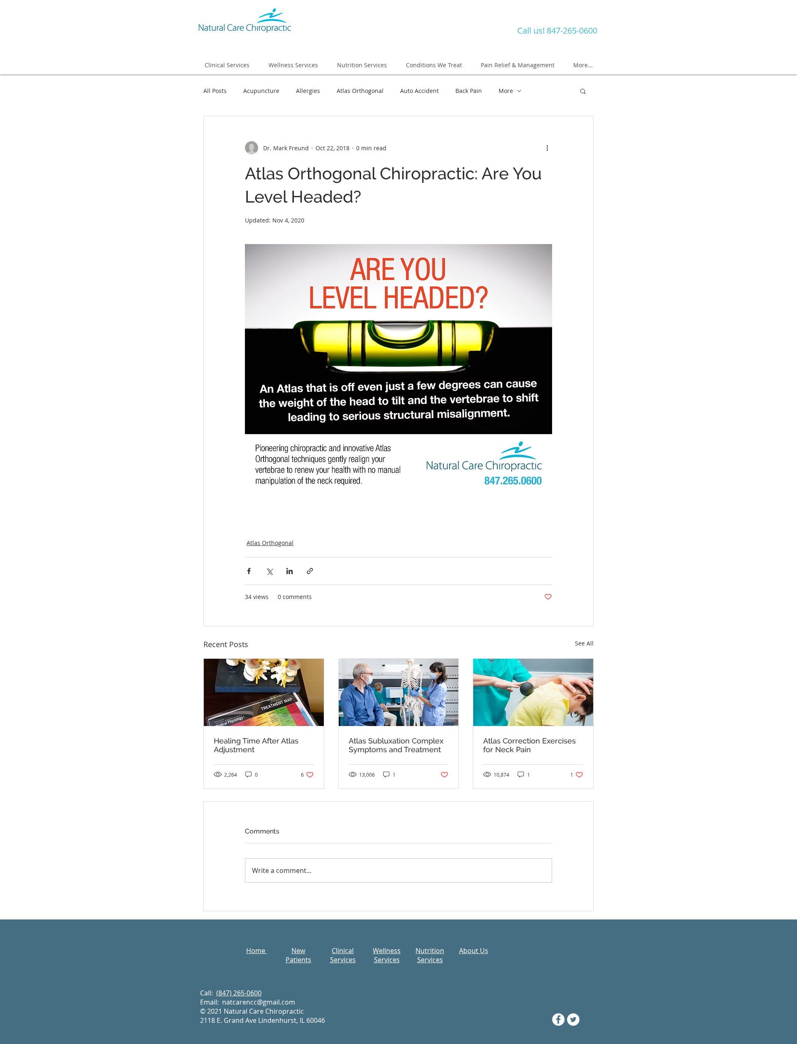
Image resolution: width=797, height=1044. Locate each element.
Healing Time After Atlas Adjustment (256, 745)
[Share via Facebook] (249, 571)
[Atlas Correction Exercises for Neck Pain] (533, 692)
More (506, 91)
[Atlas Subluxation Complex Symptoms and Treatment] (399, 692)
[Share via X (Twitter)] (269, 571)
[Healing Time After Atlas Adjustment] (264, 692)
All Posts (215, 91)
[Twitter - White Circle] (573, 1019)
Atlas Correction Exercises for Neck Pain (529, 745)
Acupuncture (261, 91)
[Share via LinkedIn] (289, 571)
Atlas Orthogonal (360, 91)
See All (584, 643)
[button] (583, 91)
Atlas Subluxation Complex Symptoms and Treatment (396, 745)
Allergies (308, 91)
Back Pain (468, 91)
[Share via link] (310, 571)
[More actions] (547, 148)
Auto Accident (419, 91)
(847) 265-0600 (239, 993)
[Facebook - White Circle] (558, 1019)
